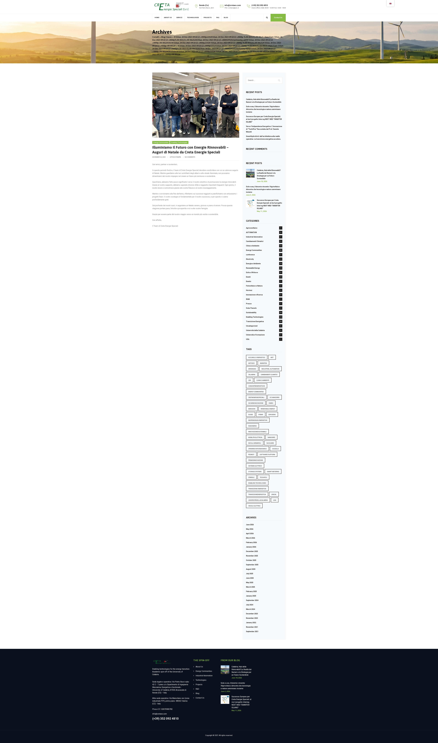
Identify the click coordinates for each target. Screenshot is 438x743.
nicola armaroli (254, 443)
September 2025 (252, 565)
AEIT (272, 357)
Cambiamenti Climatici (254, 241)
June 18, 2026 (262, 181)
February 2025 (251, 591)
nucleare (270, 443)
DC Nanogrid (274, 397)
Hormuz (249, 290)
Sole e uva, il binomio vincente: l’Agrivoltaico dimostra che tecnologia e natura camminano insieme (263, 109)
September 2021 (252, 631)
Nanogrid (271, 437)
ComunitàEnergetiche (256, 386)
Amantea (263, 363)
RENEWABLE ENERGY (268, 409)
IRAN (248, 299)
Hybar (260, 414)
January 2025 (251, 596)
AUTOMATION (251, 232)
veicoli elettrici (254, 506)
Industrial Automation (254, 237)
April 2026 (250, 533)
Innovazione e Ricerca (254, 295)
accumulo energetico (256, 357)
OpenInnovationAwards (257, 449)
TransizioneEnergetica (257, 494)
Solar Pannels (251, 308)
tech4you (263, 477)
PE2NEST (251, 454)
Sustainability (251, 312)
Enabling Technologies (179, 142)
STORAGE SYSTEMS (255, 471)
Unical (273, 494)
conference (250, 255)
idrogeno (272, 414)
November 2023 (252, 618)
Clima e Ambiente (252, 246)
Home (157, 17)
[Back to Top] (433, 739)
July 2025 (249, 574)
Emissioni (251, 409)
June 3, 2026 (250, 195)
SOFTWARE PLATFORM (267, 454)
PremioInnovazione (255, 460)
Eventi (248, 277)
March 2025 (250, 587)
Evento (248, 281)
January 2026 (251, 547)
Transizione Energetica (255, 321)
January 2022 (251, 622)
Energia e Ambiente (253, 263)
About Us (168, 17)
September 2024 (252, 600)
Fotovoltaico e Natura (254, 286)
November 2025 (252, 556)
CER (249, 380)
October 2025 (251, 560)
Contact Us (278, 17)
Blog (226, 17)
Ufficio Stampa (175, 157)
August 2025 (250, 569)
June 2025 (250, 578)
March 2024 (250, 609)
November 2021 (252, 627)
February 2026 (251, 542)
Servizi (179, 17)
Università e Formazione (255, 335)
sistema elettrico (255, 466)
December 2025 (252, 551)
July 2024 (249, 605)
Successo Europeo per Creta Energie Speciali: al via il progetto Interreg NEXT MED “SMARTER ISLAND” (264, 119)
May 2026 (249, 529)
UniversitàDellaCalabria (258, 500)
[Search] (267, 17)
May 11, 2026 (262, 211)
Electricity (250, 259)
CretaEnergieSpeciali (256, 397)
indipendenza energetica (257, 420)
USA (247, 339)
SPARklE (251, 477)
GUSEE (250, 414)
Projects (208, 17)
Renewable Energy (253, 268)
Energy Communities (160, 142)
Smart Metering (273, 471)
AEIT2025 (251, 363)
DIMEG (271, 403)
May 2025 (249, 582)
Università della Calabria (255, 330)
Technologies (193, 17)
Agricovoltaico (251, 228)
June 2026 (250, 525)
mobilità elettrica (255, 437)
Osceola (275, 449)
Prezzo (249, 304)
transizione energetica (257, 489)
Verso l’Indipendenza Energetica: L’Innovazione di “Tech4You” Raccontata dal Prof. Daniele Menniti (264, 129)
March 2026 (250, 538)
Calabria (251, 374)
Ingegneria (252, 426)
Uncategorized (251, 326)
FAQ (217, 17)
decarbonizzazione (255, 403)
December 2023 (252, 614)
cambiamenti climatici (269, 374)
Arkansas (252, 369)
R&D (197, 689)
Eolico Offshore (252, 272)
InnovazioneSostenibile (257, 432)
